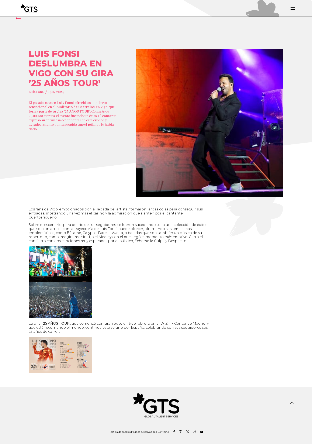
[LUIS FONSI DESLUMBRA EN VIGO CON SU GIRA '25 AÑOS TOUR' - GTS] (39, 8)
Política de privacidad (144, 431)
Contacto (163, 431)
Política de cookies (120, 431)
